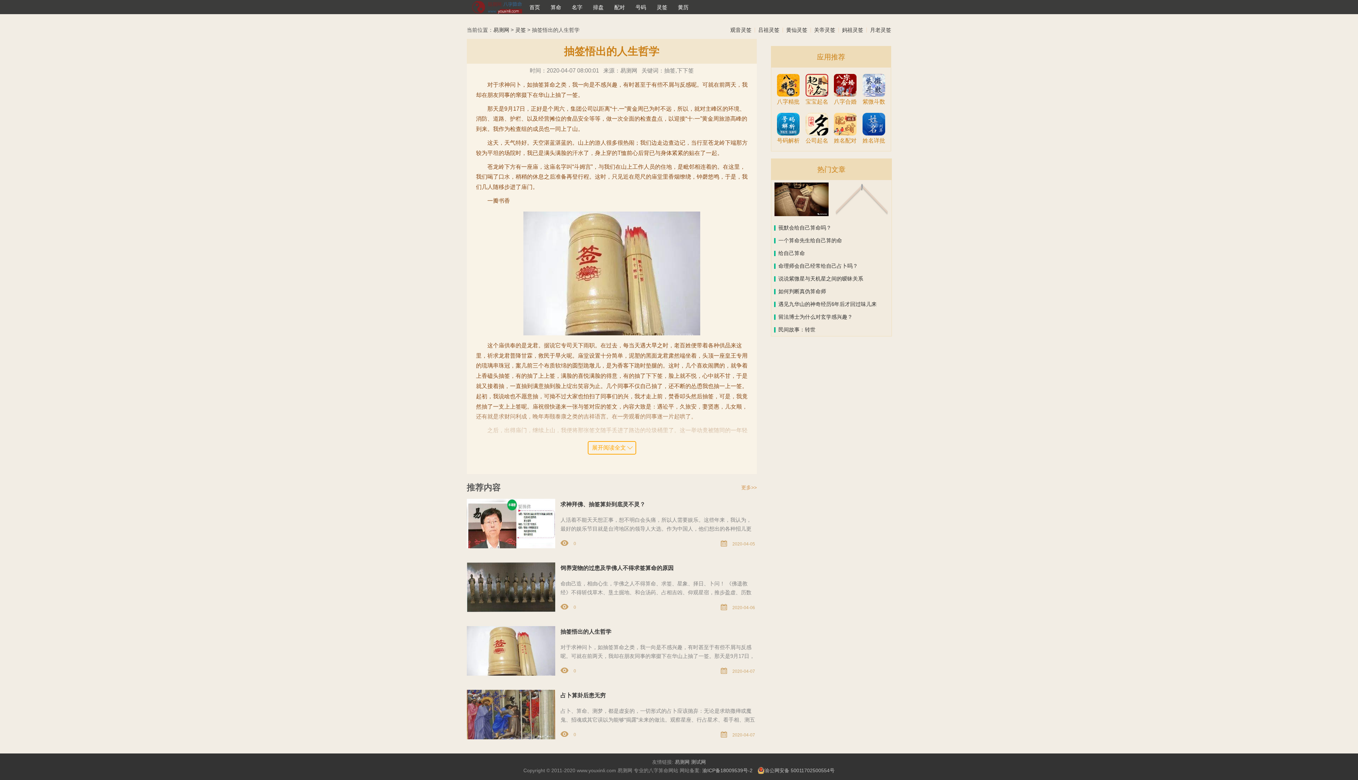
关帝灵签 (824, 30)
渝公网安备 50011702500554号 (800, 770)
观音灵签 (740, 30)
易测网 (501, 30)
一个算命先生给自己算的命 (810, 240)
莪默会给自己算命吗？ (804, 228)
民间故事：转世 (797, 330)
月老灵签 (880, 30)
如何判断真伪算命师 (802, 291)
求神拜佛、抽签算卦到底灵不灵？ (603, 504)
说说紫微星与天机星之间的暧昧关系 (820, 279)
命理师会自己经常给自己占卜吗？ (818, 266)
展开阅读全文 (609, 448)
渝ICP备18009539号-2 (727, 770)
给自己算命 (791, 253)
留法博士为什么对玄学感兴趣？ (815, 317)
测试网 (698, 762)
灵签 (520, 30)
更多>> (749, 487)
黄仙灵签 (796, 30)
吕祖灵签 (768, 30)
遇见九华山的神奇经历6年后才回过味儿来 (827, 304)
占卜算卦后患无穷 (583, 695)
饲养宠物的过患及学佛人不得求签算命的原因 (617, 568)
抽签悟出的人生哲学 (586, 632)
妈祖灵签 (852, 30)
